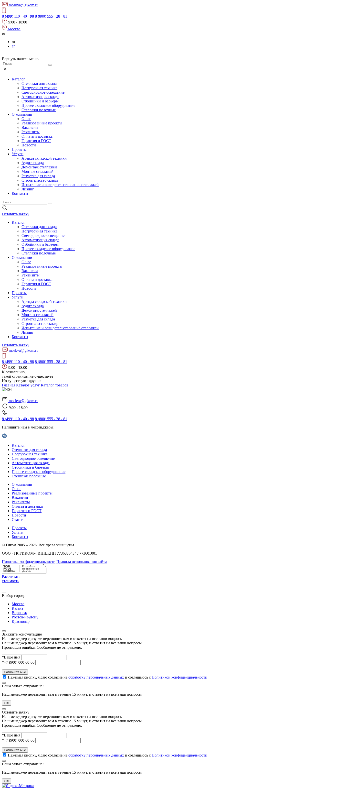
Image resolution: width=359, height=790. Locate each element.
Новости (28, 145)
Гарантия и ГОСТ (36, 141)
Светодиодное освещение (42, 92)
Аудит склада (32, 163)
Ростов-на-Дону (25, 617)
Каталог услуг (28, 385)
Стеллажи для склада (39, 83)
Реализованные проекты (41, 123)
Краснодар (21, 621)
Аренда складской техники (44, 158)
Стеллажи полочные (38, 110)
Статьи (17, 519)
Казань (17, 608)
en (13, 46)
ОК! (6, 703)
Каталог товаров (54, 385)
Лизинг (27, 189)
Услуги (17, 154)
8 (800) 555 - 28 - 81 (51, 16)
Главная (8, 385)
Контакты (20, 193)
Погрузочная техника (39, 88)
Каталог (18, 79)
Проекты (19, 149)
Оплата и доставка (37, 136)
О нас (26, 119)
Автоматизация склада (40, 97)
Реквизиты (30, 132)
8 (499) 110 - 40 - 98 (18, 16)
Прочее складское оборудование (48, 105)
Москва (18, 604)
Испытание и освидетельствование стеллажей (60, 185)
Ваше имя (11, 657)
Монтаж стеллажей (37, 171)
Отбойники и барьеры (40, 101)
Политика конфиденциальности (28, 562)
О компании (22, 114)
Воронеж (19, 613)
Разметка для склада (38, 176)
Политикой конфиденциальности (179, 677)
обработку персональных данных (96, 677)
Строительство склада (39, 180)
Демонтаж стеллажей (39, 167)
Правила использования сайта (81, 562)
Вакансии (29, 127)
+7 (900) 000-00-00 (18, 662)
